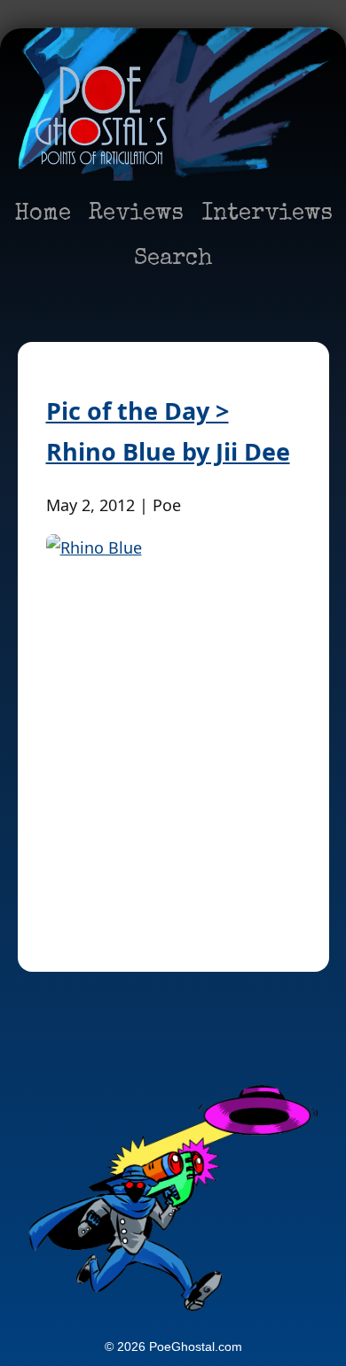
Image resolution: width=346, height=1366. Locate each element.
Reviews (136, 214)
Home (42, 214)
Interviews (267, 214)
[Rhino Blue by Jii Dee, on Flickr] (173, 724)
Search (173, 259)
